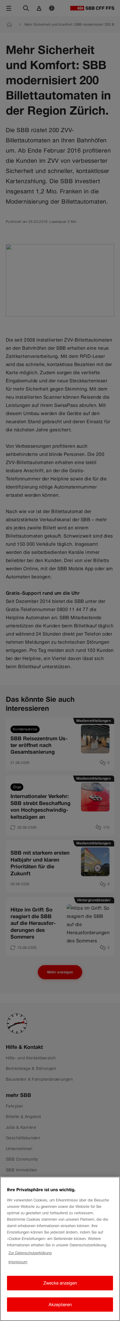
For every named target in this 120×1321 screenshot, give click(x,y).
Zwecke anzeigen (60, 1282)
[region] (60, 1249)
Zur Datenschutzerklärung (30, 1253)
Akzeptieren (60, 1304)
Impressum (17, 1262)
